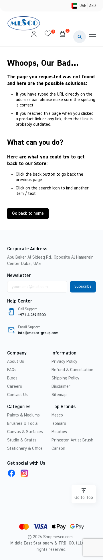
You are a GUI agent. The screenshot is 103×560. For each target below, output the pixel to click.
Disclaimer (61, 386)
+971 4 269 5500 (31, 315)
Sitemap (59, 395)
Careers (14, 386)
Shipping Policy (65, 378)
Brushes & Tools (22, 423)
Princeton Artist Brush (72, 440)
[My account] (33, 36)
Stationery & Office (25, 448)
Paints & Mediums (23, 415)
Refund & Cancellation (72, 370)
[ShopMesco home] (24, 23)
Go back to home (28, 213)
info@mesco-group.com (38, 333)
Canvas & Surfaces (25, 432)
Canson (58, 448)
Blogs (12, 378)
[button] (79, 36)
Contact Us (17, 395)
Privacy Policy (64, 361)
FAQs (11, 370)
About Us (15, 361)
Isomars (59, 423)
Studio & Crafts (21, 440)
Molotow (59, 432)
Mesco (57, 415)
